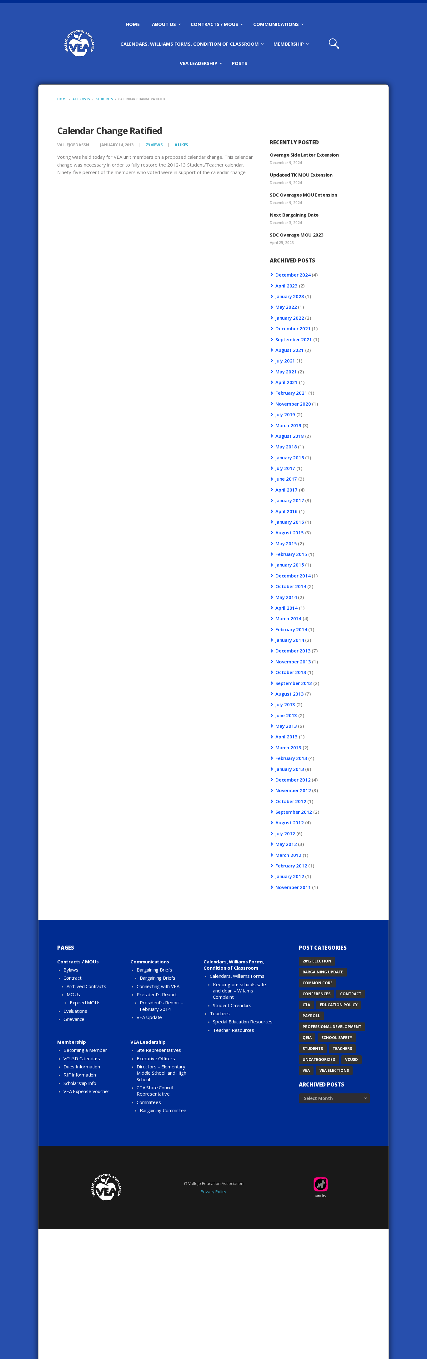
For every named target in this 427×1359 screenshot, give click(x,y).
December (292, 275)
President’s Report (157, 994)
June (286, 479)
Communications (149, 961)
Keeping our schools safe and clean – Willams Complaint (239, 990)
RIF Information (79, 1075)
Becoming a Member (85, 1050)
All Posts (81, 99)
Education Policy (339, 1004)
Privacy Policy (213, 1191)
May (286, 307)
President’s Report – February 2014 (161, 1005)
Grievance (73, 1019)
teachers (342, 1048)
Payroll (311, 1015)
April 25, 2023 (282, 242)
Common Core (318, 983)
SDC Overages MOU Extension (303, 195)
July (285, 360)
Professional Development (332, 1026)
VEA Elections (334, 1070)
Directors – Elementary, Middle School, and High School (161, 1072)
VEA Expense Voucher (86, 1091)
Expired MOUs (85, 1002)
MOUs (73, 994)
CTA (306, 1004)
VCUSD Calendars (81, 1058)
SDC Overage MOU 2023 (297, 235)
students (104, 99)
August (289, 350)
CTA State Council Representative (155, 1090)
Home (62, 99)
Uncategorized (319, 1059)
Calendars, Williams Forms (237, 976)
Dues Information (81, 1066)
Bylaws (70, 970)
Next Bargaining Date (294, 215)
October (290, 586)
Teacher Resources (233, 1030)
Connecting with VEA (158, 986)
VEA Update (149, 1017)
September (293, 339)
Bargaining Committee (163, 1110)
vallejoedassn (73, 144)
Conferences (316, 994)
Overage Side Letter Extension (304, 155)
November (293, 404)
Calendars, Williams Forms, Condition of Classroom (233, 964)
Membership (71, 1042)
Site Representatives (159, 1050)
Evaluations (75, 1011)
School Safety (336, 1037)
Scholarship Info (79, 1083)
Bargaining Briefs (154, 970)
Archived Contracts (86, 986)
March (288, 425)
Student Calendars (232, 1005)
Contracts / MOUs (78, 961)
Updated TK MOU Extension (301, 175)
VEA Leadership (147, 1042)
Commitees (149, 1102)
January (289, 296)
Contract (72, 978)
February (291, 393)
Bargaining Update (323, 972)
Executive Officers (156, 1058)
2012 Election (317, 961)
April (286, 285)
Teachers (219, 1013)
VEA (306, 1070)
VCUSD (351, 1059)
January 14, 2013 (116, 144)
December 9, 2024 (286, 162)
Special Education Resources (243, 1021)
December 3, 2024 (286, 222)
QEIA (307, 1037)
